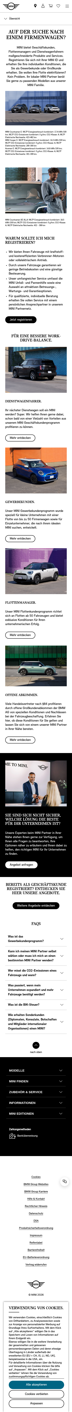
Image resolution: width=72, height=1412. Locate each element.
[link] (35, 6)
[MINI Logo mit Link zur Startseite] (36, 1284)
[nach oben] (36, 1045)
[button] (43, 6)
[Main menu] (67, 6)
